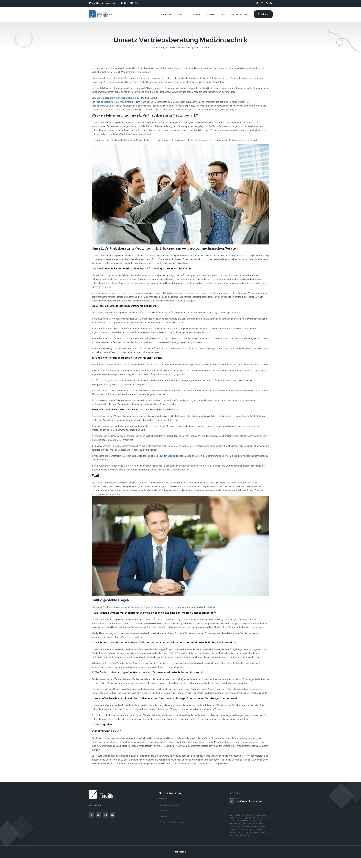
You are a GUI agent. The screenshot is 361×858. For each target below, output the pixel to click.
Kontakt (195, 14)
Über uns (210, 14)
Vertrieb (119, 293)
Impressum (180, 851)
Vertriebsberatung (124, 98)
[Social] (257, 4)
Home (155, 47)
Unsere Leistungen (171, 14)
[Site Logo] (101, 14)
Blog (162, 47)
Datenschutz (95, 805)
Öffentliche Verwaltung (234, 14)
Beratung (138, 130)
